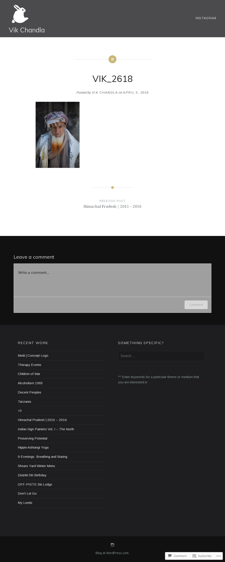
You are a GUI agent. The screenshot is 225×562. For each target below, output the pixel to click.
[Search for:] (161, 356)
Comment (196, 304)
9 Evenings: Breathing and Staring (42, 456)
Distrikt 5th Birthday (32, 475)
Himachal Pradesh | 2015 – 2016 (42, 420)
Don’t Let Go (27, 493)
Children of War (29, 374)
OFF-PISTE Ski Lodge (35, 484)
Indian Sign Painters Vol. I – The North (46, 429)
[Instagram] (112, 545)
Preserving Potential (32, 438)
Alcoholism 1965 (30, 383)
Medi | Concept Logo (33, 355)
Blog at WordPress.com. (112, 553)
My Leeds (25, 503)
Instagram (205, 18)
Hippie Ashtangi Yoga (33, 447)
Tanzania (24, 401)
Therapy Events (29, 365)
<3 (20, 410)
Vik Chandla (27, 30)
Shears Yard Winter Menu (36, 466)
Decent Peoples (29, 392)
